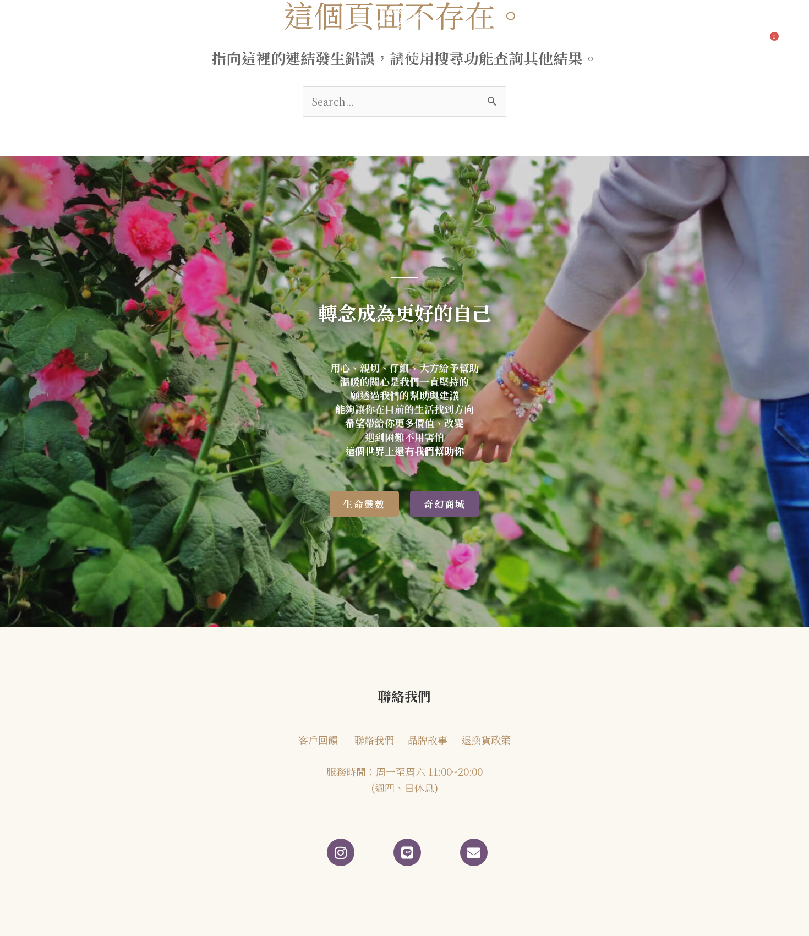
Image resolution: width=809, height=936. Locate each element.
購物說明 (649, 40)
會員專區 (598, 40)
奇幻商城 (486, 40)
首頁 (72, 40)
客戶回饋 (244, 40)
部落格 (177, 40)
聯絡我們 (548, 40)
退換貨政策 (486, 739)
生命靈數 (303, 40)
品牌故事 (122, 40)
